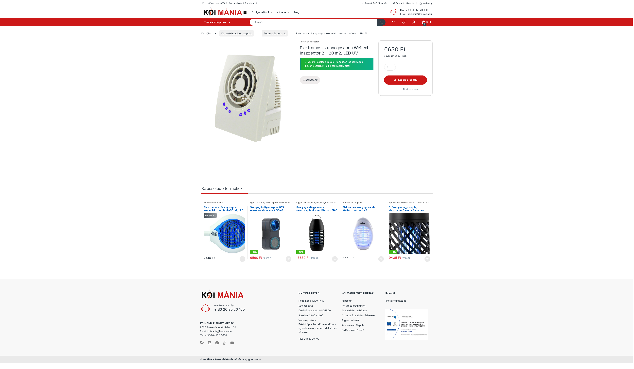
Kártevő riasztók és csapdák (236, 33)
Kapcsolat (347, 300)
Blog (296, 12)
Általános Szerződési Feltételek (358, 315)
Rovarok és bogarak (275, 33)
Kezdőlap (206, 33)
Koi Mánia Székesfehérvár (218, 359)
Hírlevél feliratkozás (395, 300)
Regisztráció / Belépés (376, 3)
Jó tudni (281, 12)
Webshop (428, 3)
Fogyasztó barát (350, 320)
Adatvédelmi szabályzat (354, 310)
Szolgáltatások (260, 12)
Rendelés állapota (405, 3)
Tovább (241, 259)
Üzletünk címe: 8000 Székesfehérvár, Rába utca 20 (231, 3)
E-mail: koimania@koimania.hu (416, 14)
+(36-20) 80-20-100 (416, 10)
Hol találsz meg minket (353, 305)
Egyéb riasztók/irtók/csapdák (264, 202)
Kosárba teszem (408, 79)
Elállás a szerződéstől (353, 330)
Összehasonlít (310, 79)
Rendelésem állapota (353, 325)
